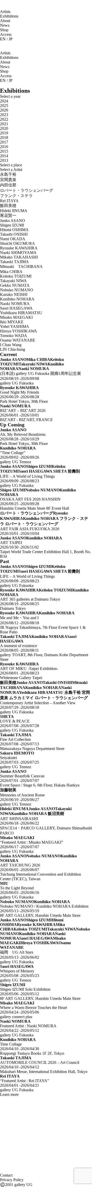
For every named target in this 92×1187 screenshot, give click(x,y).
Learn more (9, 1094)
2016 (4, 147)
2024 (4, 101)
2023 (4, 115)
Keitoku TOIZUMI (15, 276)
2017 (4, 142)
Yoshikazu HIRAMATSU (21, 313)
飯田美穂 (8, 205)
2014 (4, 156)
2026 (4, 110)
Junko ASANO (12, 220)
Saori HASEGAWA (16, 308)
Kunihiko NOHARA (17, 299)
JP (11, 39)
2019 (4, 133)
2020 (4, 128)
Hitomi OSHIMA (14, 230)
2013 (4, 160)
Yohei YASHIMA (14, 326)
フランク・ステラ (16, 196)
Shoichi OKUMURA (17, 243)
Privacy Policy (12, 1180)
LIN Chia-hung (12, 349)
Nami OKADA (12, 239)
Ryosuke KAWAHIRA (19, 248)
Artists (5, 11)
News (4, 25)
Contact (6, 1175)
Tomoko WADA (13, 335)
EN (3, 39)
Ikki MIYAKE (12, 322)
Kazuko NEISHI (13, 294)
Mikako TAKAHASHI (19, 257)
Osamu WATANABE (17, 340)
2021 (4, 124)
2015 (4, 151)
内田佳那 (8, 185)
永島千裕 (8, 174)
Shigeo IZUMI (12, 225)
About (5, 21)
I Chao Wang (10, 345)
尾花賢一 (8, 215)
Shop (4, 30)
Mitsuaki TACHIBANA (21, 266)
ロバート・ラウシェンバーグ (26, 190)
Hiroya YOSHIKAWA (18, 331)
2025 (4, 105)
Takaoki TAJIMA (14, 262)
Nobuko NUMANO (16, 290)
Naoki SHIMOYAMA (18, 252)
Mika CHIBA (11, 271)
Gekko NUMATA (15, 285)
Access (6, 34)
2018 (4, 137)
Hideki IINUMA (13, 210)
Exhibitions (9, 16)
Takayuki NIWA (13, 281)
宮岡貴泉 (8, 180)
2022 (4, 119)
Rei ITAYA (9, 201)
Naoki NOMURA (15, 303)
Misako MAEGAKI (16, 317)
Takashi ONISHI (14, 234)
